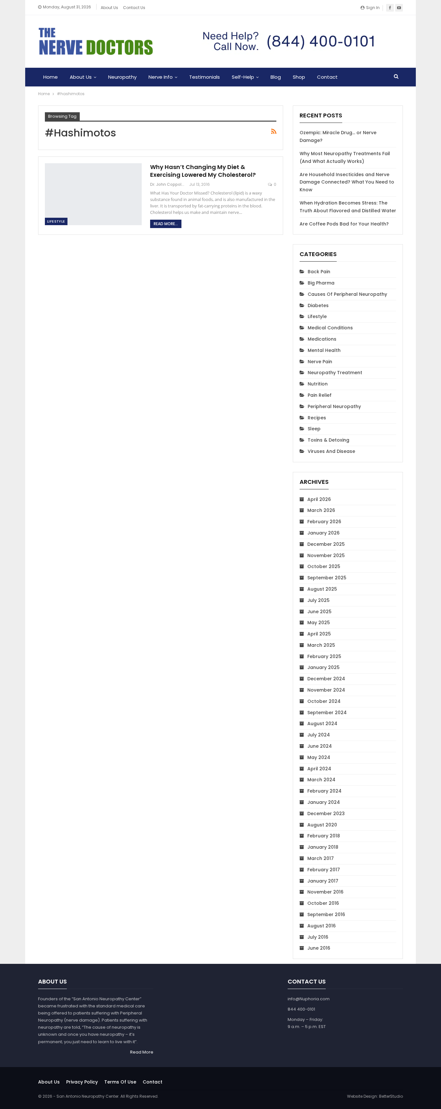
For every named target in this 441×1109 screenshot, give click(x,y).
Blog (276, 77)
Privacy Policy (82, 1082)
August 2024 (322, 723)
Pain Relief (320, 395)
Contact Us (134, 7)
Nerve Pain (320, 361)
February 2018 (323, 836)
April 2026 (319, 499)
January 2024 (323, 802)
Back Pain (319, 271)
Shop (299, 77)
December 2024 (326, 678)
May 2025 (318, 622)
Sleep (314, 428)
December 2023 (326, 813)
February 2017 (323, 869)
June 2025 (319, 611)
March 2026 (321, 510)
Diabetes (318, 305)
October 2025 (323, 566)
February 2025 (324, 656)
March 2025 (321, 645)
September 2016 (326, 914)
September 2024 (327, 712)
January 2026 (323, 533)
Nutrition (318, 384)
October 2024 (324, 701)
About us (49, 1082)
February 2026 (324, 521)
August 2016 (321, 926)
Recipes (317, 418)
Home (50, 77)
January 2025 (323, 667)
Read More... (166, 223)
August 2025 (322, 589)
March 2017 (320, 858)
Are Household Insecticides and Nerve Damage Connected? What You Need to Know (347, 182)
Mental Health (324, 350)
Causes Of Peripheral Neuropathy (347, 294)
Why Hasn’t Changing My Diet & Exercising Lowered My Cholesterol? (203, 171)
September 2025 (326, 577)
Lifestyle (56, 221)
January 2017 (322, 881)
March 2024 (321, 779)
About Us (109, 7)
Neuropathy (122, 77)
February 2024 (324, 791)
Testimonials (204, 77)
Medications (322, 339)
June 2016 (318, 948)
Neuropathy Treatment (335, 372)
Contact (327, 77)
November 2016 (325, 892)
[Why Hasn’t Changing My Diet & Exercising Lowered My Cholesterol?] (93, 194)
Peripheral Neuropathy (334, 406)
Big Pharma (321, 283)
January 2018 (322, 847)
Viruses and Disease (331, 451)
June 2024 (319, 746)
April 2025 (319, 634)
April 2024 (319, 768)
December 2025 (326, 544)
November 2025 (326, 555)
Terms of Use (120, 1082)
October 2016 (323, 903)
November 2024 (326, 690)
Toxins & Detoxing (328, 440)
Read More (141, 1052)
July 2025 (318, 600)
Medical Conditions (330, 328)
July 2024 (318, 735)
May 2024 (318, 757)
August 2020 (322, 825)
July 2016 (317, 937)
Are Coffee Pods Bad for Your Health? (344, 224)
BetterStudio (391, 1096)
